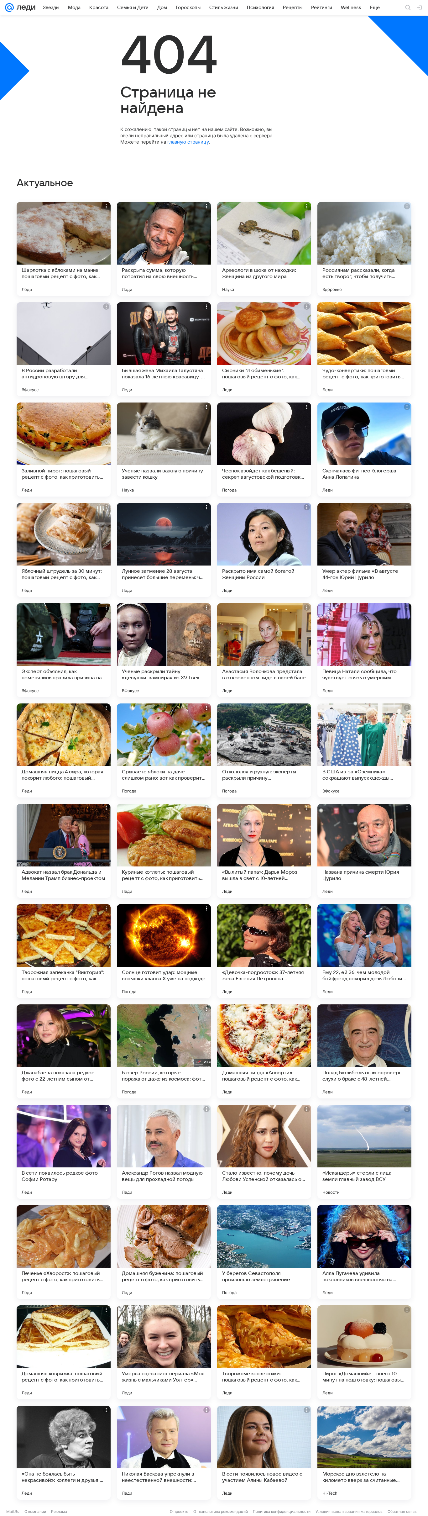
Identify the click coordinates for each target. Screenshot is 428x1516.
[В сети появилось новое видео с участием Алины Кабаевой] (264, 1453)
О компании (35, 1511)
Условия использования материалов (349, 1511)
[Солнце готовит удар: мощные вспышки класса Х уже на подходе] (164, 951)
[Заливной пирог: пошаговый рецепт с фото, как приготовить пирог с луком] (64, 450)
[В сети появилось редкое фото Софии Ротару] (64, 1152)
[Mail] (9, 7)
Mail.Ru (12, 1511)
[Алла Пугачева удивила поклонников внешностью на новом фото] (364, 1252)
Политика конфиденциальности (282, 1511)
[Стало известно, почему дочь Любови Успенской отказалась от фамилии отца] (264, 1152)
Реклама (59, 1511)
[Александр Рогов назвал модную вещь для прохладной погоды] (164, 1152)
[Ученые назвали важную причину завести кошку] (164, 450)
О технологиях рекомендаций (220, 1511)
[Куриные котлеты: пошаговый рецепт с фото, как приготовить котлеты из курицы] (164, 851)
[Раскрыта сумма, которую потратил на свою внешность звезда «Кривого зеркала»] (164, 249)
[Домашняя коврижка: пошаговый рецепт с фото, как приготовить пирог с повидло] (64, 1352)
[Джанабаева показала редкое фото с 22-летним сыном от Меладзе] (64, 1051)
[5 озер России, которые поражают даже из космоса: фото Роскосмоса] (164, 1051)
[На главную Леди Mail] (24, 7)
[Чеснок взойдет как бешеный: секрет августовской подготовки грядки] (264, 450)
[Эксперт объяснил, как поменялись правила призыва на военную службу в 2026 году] (64, 650)
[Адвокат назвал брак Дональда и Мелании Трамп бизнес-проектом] (64, 851)
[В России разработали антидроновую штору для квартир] (64, 349)
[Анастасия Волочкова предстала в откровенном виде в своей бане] (264, 650)
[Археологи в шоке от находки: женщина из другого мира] (264, 249)
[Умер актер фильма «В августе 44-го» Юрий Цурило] (364, 550)
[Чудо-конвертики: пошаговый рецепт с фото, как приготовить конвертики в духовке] (364, 349)
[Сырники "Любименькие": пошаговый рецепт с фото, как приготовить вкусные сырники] (264, 349)
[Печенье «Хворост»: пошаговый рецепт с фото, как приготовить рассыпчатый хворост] (64, 1252)
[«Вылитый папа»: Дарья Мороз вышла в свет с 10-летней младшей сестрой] (264, 851)
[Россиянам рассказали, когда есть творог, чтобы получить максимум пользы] (364, 249)
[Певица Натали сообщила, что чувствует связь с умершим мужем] (364, 650)
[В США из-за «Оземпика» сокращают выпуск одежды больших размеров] (364, 750)
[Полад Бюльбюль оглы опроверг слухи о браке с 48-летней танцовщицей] (364, 1051)
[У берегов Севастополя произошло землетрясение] (264, 1252)
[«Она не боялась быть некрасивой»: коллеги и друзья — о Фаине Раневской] (64, 1453)
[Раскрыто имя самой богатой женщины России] (264, 550)
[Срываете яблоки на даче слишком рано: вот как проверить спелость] (164, 750)
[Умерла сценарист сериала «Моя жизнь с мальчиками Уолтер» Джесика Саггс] (164, 1352)
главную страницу (188, 142)
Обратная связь (402, 1511)
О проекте (179, 1511)
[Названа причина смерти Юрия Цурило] (364, 851)
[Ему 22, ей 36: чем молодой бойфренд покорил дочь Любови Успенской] (364, 951)
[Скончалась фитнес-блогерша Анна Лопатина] (364, 450)
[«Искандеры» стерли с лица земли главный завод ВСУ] (364, 1152)
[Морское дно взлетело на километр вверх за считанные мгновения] (364, 1453)
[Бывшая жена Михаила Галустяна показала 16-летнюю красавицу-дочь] (164, 349)
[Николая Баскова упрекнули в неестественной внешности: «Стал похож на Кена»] (164, 1453)
